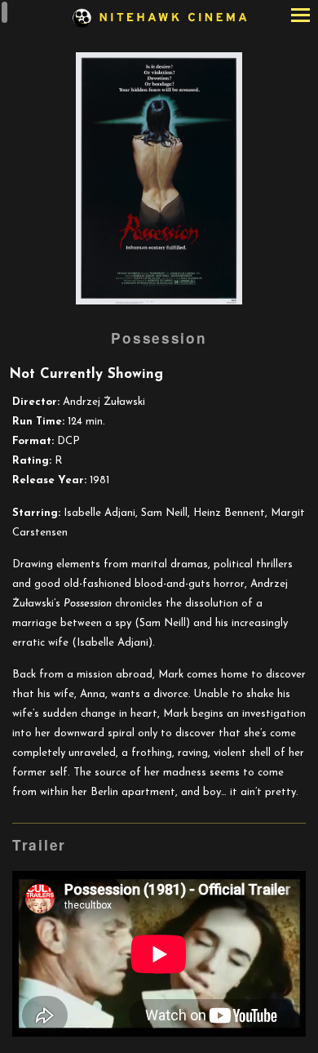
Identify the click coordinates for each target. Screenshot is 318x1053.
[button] (300, 16)
